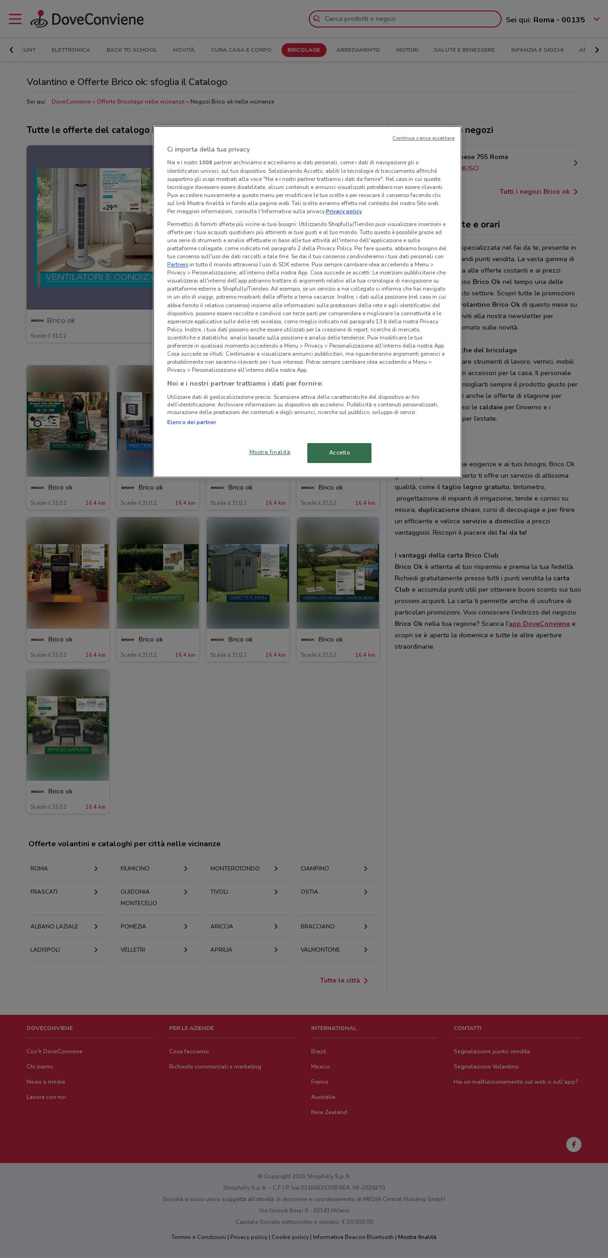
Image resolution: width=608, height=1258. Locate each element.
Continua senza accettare (423, 138)
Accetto (339, 452)
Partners (177, 264)
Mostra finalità (270, 452)
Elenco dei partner (191, 422)
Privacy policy (344, 211)
